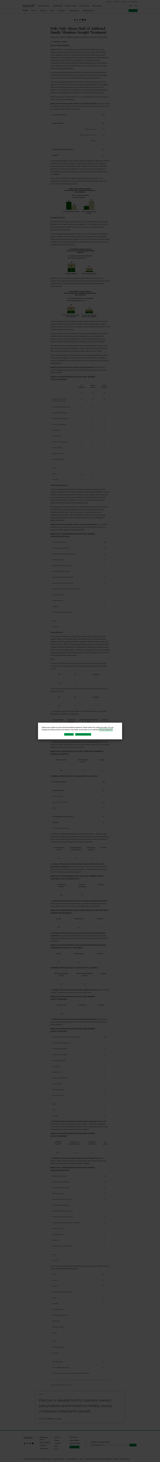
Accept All (68, 734)
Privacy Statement (106, 730)
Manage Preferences (83, 734)
